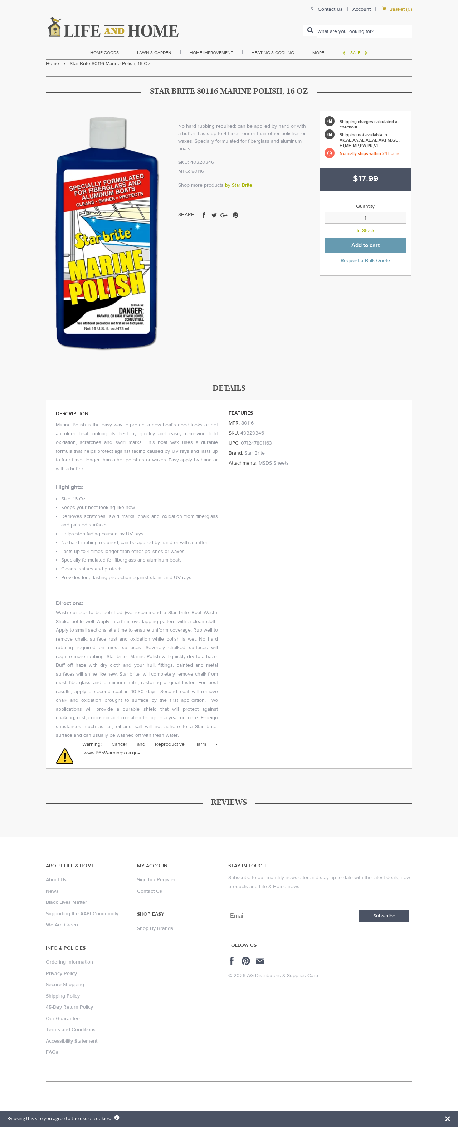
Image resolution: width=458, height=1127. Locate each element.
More (318, 52)
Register (166, 880)
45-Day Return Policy (69, 1007)
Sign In (144, 880)
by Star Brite (238, 185)
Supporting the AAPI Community (82, 914)
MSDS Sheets (274, 463)
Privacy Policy (61, 973)
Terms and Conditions (71, 1029)
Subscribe (384, 916)
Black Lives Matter (66, 902)
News (52, 891)
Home (52, 63)
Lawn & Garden (154, 52)
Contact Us (149, 891)
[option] (106, 232)
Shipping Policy (63, 996)
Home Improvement (211, 52)
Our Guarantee (63, 1018)
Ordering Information (69, 962)
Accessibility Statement (71, 1041)
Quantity (365, 206)
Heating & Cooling (273, 52)
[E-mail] (261, 961)
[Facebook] (233, 961)
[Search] (310, 30)
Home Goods (104, 52)
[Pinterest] (247, 961)
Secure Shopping (65, 984)
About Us (56, 880)
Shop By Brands (155, 928)
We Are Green (62, 925)
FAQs (52, 1052)
